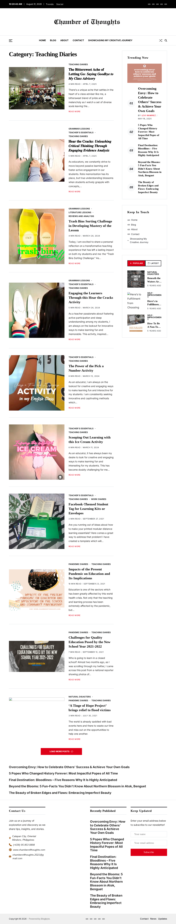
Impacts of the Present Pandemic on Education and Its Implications (89, 573)
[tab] (136, 263)
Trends (50, 4)
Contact (78, 40)
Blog (53, 40)
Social (59, 4)
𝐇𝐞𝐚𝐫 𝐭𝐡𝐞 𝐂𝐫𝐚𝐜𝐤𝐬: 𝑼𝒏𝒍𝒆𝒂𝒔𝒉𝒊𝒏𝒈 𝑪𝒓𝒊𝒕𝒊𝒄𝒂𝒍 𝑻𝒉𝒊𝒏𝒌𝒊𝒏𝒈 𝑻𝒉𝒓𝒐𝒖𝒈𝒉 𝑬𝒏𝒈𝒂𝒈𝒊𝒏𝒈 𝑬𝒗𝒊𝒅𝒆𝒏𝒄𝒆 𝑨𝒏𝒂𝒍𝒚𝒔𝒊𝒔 (90, 145)
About (64, 40)
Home (42, 40)
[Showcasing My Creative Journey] (165, 4)
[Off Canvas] (10, 40)
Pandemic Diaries (78, 564)
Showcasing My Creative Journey (110, 40)
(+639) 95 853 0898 (24, 844)
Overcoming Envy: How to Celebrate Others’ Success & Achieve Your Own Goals (69, 767)
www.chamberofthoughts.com (29, 849)
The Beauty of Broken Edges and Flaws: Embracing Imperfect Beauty (60, 793)
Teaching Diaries (78, 64)
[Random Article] (160, 40)
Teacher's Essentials (81, 132)
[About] (157, 4)
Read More (75, 111)
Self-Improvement (154, 295)
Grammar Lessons (79, 128)
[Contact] (161, 4)
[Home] (149, 4)
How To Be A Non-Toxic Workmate (154, 326)
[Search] (166, 40)
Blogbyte (45, 918)
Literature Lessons (80, 212)
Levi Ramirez (149, 115)
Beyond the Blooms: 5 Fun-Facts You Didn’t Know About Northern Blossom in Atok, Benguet (149, 169)
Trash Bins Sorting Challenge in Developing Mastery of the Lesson (90, 225)
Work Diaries (98, 499)
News (153, 918)
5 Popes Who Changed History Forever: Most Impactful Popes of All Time (148, 132)
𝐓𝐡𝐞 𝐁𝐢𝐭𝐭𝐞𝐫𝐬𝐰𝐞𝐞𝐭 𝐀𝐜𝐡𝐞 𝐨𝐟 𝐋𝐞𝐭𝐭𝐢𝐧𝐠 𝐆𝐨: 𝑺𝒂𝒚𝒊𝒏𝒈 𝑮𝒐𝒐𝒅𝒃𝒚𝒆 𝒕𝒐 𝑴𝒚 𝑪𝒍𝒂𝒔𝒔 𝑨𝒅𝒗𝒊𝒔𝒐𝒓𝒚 (91, 74)
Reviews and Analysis (81, 216)
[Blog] (153, 4)
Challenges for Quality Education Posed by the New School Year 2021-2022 (89, 642)
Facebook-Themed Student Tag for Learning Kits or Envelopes (88, 508)
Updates (162, 918)
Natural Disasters (80, 696)
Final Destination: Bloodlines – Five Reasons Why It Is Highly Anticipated (63, 780)
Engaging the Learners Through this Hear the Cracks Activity (91, 297)
